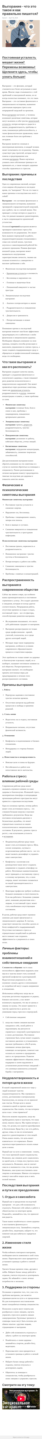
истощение (8, 836)
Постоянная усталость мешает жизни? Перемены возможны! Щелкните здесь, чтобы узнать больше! (20, 67)
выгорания (14, 159)
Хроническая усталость (16, 273)
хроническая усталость (20, 390)
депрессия (27, 425)
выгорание (11, 115)
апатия (23, 393)
